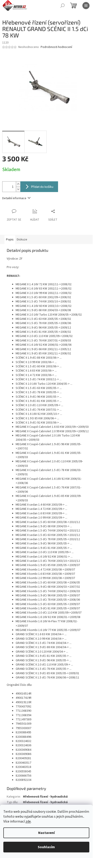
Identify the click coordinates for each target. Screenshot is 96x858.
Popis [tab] (10, 239)
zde (28, 821)
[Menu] (85, 5)
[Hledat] (62, 5)
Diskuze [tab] (22, 239)
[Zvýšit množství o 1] (18, 184)
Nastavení (46, 832)
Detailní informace (14, 198)
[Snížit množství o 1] (18, 189)
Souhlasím (46, 847)
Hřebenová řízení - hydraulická (45, 796)
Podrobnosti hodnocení (56, 47)
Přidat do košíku (42, 186)
